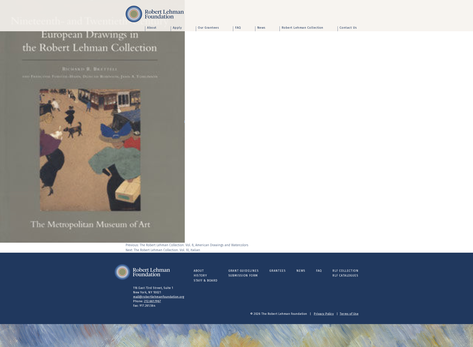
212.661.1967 (152, 301)
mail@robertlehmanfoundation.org (158, 297)
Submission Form (243, 275)
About (199, 270)
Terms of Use (349, 314)
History (200, 275)
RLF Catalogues (345, 275)
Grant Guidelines (243, 270)
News (261, 28)
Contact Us (348, 28)
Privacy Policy (324, 314)
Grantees (277, 270)
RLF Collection (345, 270)
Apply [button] (177, 28)
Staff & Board (206, 280)
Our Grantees (208, 28)
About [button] (151, 28)
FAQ (238, 28)
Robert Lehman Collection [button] (302, 28)
